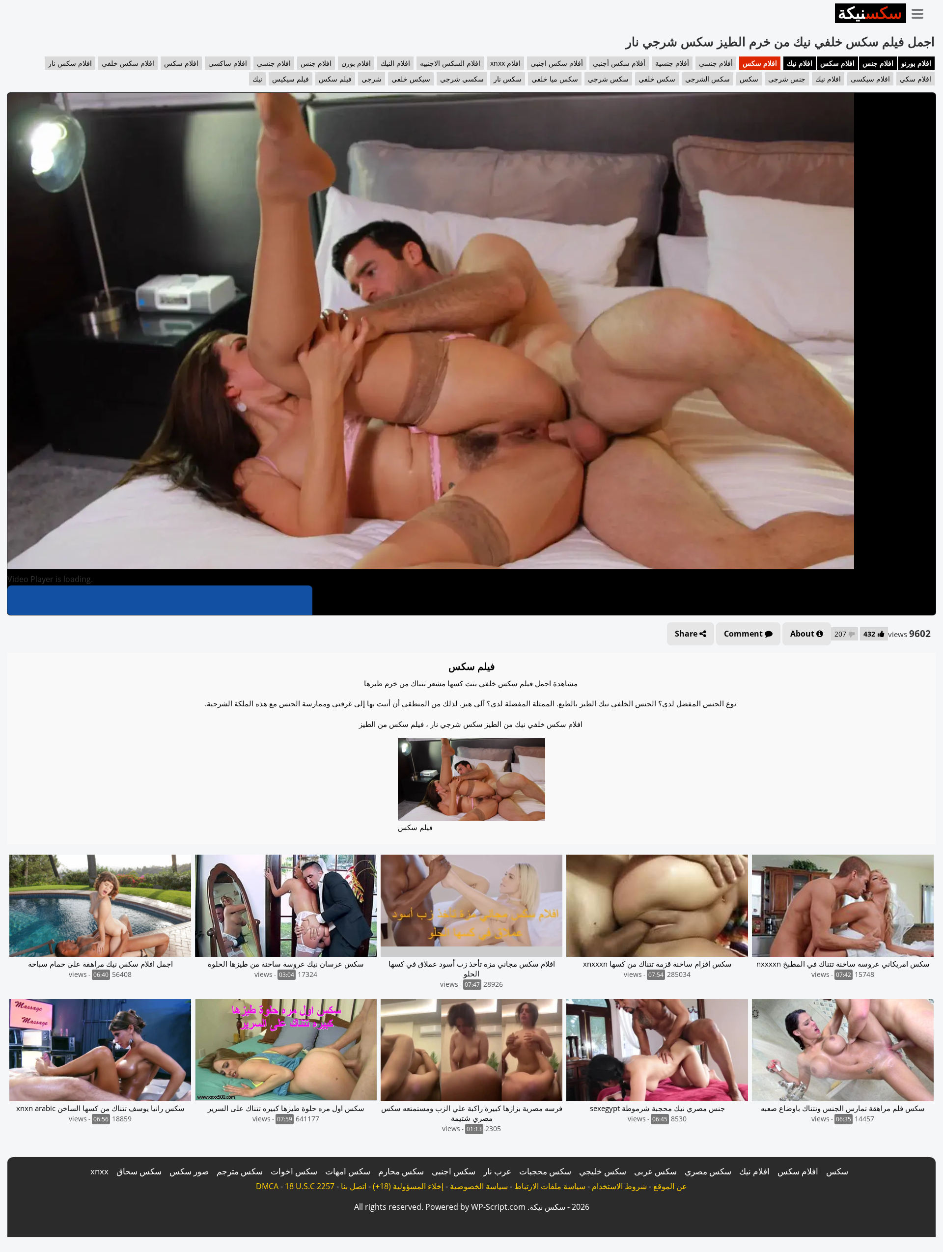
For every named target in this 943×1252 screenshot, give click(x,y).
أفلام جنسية (672, 63)
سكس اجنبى (453, 1171)
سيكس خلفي (410, 78)
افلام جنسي (274, 63)
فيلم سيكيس (290, 78)
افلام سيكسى (870, 78)
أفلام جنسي (716, 63)
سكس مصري (708, 1171)
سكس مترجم (240, 1171)
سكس (749, 78)
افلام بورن (356, 63)
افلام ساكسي (227, 63)
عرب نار (497, 1171)
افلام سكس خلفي (128, 63)
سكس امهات (347, 1171)
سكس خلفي (656, 78)
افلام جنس (877, 63)
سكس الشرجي (707, 78)
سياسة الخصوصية (479, 1186)
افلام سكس (837, 63)
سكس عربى (655, 1171)
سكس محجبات (545, 1171)
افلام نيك (799, 63)
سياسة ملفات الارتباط (549, 1186)
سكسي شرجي (462, 78)
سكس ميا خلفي (554, 78)
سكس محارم (401, 1171)
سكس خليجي (602, 1171)
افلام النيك (395, 63)
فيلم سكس (335, 78)
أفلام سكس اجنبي (556, 63)
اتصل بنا (353, 1186)
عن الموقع (670, 1186)
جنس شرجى (786, 78)
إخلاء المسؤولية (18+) (408, 1186)
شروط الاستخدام (619, 1186)
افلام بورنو (916, 63)
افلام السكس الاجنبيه (450, 63)
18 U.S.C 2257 (309, 1186)
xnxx (99, 1171)
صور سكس (189, 1171)
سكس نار (508, 78)
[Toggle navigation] (921, 12)
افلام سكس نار (70, 63)
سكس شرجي (608, 78)
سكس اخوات (294, 1171)
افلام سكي (915, 78)
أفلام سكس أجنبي (619, 63)
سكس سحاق (139, 1171)
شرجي (371, 78)
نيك (257, 78)
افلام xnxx (505, 63)
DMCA (267, 1186)
